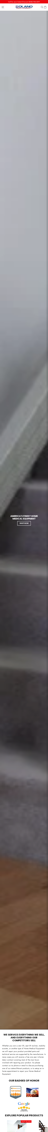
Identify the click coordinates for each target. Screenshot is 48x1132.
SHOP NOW (24, 523)
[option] (24, 520)
